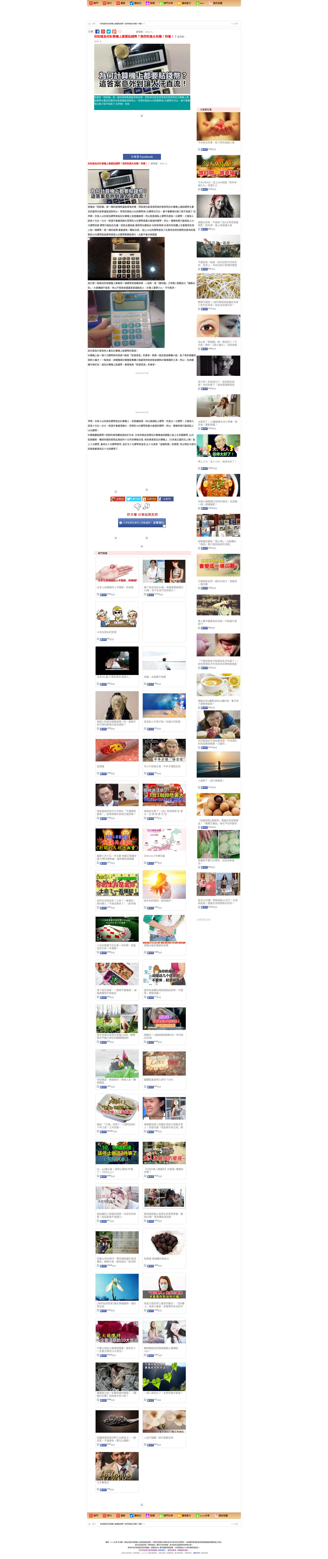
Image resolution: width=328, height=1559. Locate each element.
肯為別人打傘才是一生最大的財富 (162, 721)
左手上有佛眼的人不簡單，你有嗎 (115, 587)
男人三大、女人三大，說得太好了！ (217, 461)
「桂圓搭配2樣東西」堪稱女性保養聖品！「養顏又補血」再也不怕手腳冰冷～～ (218, 823)
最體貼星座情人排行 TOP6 (158, 1079)
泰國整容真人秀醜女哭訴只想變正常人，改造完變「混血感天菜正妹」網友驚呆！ (163, 1127)
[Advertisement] (164, 15)
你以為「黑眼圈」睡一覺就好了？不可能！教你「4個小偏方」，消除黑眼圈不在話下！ (217, 345)
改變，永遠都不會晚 (155, 677)
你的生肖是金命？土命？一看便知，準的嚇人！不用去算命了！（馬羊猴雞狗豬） (116, 903)
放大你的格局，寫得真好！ (158, 900)
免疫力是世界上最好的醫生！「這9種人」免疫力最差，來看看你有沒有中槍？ (164, 1306)
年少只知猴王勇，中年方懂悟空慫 (162, 766)
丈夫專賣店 (103, 1482)
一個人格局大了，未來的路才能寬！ (163, 1393)
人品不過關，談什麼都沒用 (158, 1437)
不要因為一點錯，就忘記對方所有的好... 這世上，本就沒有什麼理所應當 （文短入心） (217, 265)
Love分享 (234, 24)
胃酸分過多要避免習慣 (156, 945)
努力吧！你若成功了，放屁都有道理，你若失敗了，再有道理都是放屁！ (216, 385)
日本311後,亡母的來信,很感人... (114, 677)
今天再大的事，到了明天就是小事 (216, 142)
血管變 (100, 766)
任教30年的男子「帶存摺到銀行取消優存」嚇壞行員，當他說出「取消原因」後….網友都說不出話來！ (116, 1261)
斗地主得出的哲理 (106, 632)
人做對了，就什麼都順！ (211, 780)
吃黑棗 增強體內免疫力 (156, 1258)
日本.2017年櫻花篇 (154, 856)
